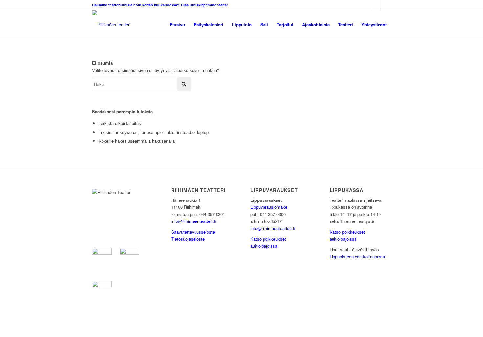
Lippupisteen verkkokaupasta (357, 256)
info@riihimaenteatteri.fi (193, 221)
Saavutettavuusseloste (193, 232)
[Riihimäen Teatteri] (111, 24)
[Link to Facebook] (366, 5)
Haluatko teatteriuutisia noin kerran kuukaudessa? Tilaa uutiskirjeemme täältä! (160, 4)
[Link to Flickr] (386, 5)
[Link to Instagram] (376, 5)
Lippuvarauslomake (268, 207)
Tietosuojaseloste (188, 239)
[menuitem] (177, 24)
